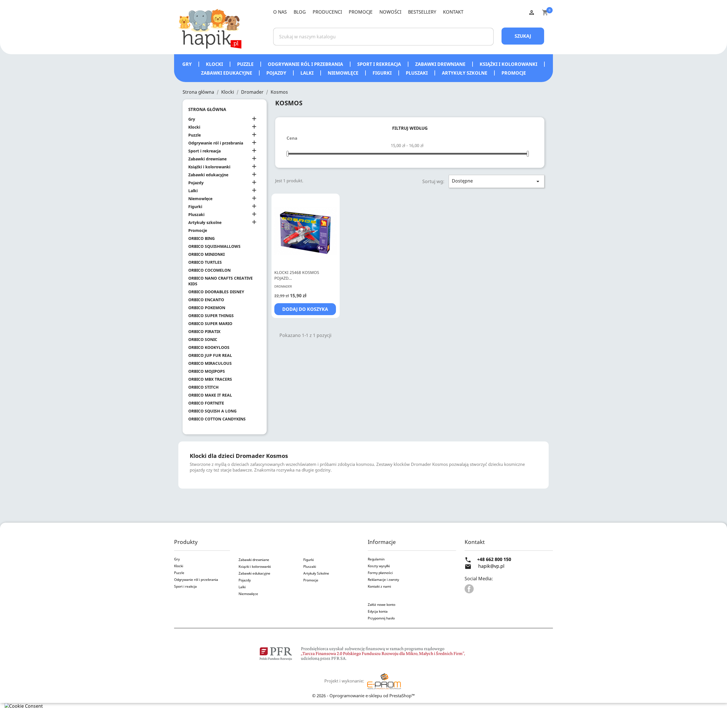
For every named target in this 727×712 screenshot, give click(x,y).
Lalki (307, 73)
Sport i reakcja (185, 586)
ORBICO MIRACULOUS (210, 363)
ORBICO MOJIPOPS (206, 371)
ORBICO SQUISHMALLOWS (214, 246)
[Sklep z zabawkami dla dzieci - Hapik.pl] (209, 28)
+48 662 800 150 (494, 559)
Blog (300, 12)
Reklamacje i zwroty (383, 579)
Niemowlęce (344, 73)
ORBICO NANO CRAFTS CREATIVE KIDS (220, 280)
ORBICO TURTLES (205, 262)
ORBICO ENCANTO (206, 299)
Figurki (383, 73)
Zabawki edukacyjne (227, 73)
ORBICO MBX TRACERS (210, 379)
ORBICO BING (201, 238)
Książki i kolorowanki (509, 64)
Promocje (361, 12)
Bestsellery (422, 12)
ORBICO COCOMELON (209, 270)
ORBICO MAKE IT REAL (210, 395)
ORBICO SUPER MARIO (210, 323)
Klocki (215, 64)
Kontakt (453, 12)
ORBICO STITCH (203, 387)
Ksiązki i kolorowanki (255, 566)
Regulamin (376, 559)
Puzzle (246, 64)
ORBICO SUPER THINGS (211, 315)
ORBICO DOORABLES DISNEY (216, 291)
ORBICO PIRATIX (204, 331)
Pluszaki (417, 73)
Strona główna (207, 109)
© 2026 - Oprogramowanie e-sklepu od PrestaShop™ (363, 695)
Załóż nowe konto (381, 604)
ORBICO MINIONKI (206, 254)
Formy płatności (380, 572)
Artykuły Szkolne (316, 573)
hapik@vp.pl (491, 566)
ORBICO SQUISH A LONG (212, 411)
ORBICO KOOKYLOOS (208, 347)
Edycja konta (378, 611)
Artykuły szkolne (465, 73)
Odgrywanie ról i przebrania (306, 64)
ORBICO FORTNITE (206, 403)
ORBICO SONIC (202, 339)
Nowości (390, 12)
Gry (187, 64)
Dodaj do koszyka (305, 309)
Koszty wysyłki (379, 566)
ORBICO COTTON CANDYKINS (217, 419)
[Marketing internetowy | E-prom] (384, 681)
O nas (280, 12)
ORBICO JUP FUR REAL (210, 355)
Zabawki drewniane (441, 64)
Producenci (327, 12)
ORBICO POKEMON (206, 307)
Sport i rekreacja (379, 64)
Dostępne (496, 181)
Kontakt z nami (379, 586)
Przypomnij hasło (381, 618)
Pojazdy (276, 73)
